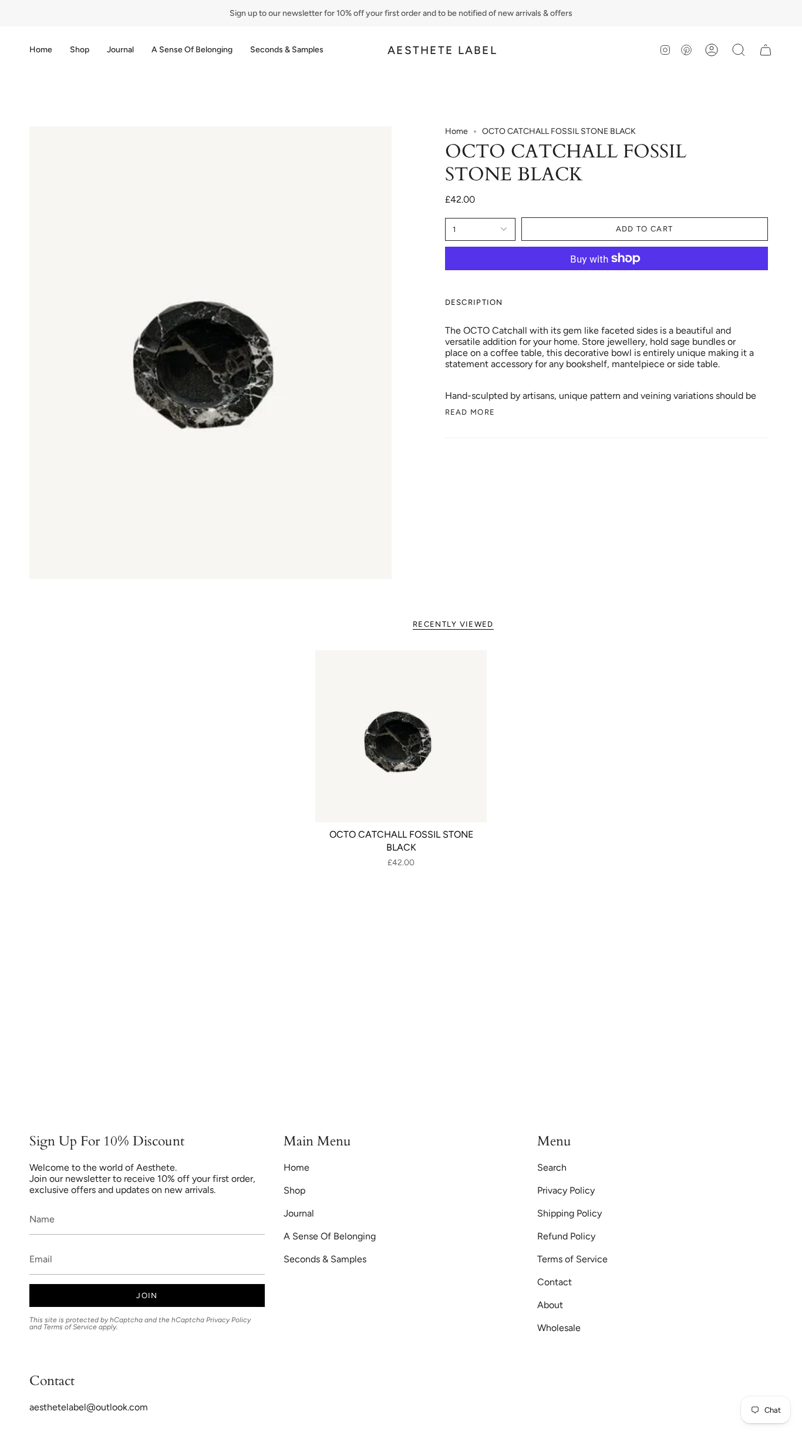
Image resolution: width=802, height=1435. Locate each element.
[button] (79, 49)
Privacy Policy (228, 1320)
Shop (294, 1190)
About (550, 1304)
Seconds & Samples (325, 1259)
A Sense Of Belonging (330, 1236)
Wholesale (559, 1327)
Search (552, 1167)
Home (456, 131)
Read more (470, 412)
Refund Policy (566, 1236)
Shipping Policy (569, 1213)
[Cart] (765, 49)
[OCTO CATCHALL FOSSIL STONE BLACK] (401, 736)
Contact (554, 1282)
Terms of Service (70, 1327)
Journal (299, 1213)
